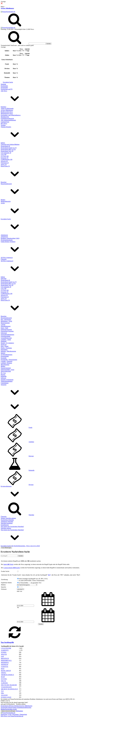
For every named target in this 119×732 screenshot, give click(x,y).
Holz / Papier (4, 346)
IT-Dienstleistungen (6, 354)
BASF (3, 677)
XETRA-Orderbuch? (7, 261)
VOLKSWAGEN (6, 687)
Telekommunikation (6, 381)
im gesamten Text (36, 583)
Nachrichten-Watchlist (7, 520)
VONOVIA (4, 666)
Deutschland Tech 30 (7, 151)
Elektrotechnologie (6, 329)
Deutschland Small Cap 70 (8, 148)
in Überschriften (23, 583)
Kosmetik (3, 358)
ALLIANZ (4, 695)
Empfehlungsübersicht (7, 118)
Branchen (3, 182)
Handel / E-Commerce (7, 343)
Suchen (21, 556)
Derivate (31, 456)
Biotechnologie (5, 323)
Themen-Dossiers (6, 127)
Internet (3, 353)
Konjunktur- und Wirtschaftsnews (11, 115)
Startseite (3, 84)
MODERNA (5, 662)
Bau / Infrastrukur (6, 319)
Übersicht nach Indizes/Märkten (10, 144)
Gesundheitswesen (6, 338)
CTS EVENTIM (6, 648)
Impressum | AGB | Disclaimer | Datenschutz (14, 714)
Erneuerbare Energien (7, 331)
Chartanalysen (5, 122)
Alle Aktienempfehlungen (8, 120)
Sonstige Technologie (7, 379)
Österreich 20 (5, 163)
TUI (2, 691)
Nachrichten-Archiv (11, 709)
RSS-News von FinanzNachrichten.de (12, 716)
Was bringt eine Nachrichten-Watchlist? (12, 526)
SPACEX (4, 654)
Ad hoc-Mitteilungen (7, 8)
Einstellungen (5, 525)
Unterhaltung (4, 383)
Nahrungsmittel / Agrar (7, 369)
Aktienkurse (4, 235)
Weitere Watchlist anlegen (8, 518)
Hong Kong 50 (5, 166)
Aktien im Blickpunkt (7, 108)
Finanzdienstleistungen (7, 334)
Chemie (3, 324)
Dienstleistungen (6, 326)
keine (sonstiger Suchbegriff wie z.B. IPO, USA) (33, 578)
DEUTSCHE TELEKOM (9, 685)
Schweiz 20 (4, 161)
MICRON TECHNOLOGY (9, 689)
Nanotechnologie (6, 368)
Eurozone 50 (4, 158)
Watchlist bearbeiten (7, 523)
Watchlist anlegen (6, 528)
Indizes (3, 143)
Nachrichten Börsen (6, 707)
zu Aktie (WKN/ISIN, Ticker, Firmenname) (31, 580)
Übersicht (3, 259)
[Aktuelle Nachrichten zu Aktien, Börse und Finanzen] (8, 11)
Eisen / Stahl (4, 328)
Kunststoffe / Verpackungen (9, 359)
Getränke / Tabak (6, 339)
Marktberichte (5, 117)
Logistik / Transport (6, 361)
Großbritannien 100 (6, 159)
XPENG (3, 672)
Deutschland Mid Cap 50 (8, 149)
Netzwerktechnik (6, 371)
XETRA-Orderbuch (7, 257)
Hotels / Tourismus (6, 348)
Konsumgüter (5, 356)
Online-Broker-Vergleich (8, 241)
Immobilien (4, 349)
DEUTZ (3, 681)
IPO (49, 575)
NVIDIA (3, 652)
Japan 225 (4, 164)
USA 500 (3, 154)
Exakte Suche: (5, 571)
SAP (2, 656)
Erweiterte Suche (8, 82)
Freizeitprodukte (5, 336)
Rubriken (3, 107)
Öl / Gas (3, 373)
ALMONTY (5, 650)
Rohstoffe (4, 376)
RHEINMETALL (6, 660)
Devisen (31, 484)
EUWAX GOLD (6, 697)
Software (3, 378)
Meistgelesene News (7, 113)
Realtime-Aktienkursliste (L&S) (10, 238)
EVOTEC (4, 679)
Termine (3, 125)
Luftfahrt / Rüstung (6, 363)
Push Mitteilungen (6, 547)
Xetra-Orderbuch (15, 706)
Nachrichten (4, 86)
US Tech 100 (5, 156)
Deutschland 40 (5, 146)
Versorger (3, 384)
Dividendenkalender (7, 240)
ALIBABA (4, 683)
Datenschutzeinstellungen (8, 711)
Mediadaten (19, 711)
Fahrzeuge (4, 333)
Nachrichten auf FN (6, 89)
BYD (2, 668)
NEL (2, 693)
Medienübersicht (6, 201)
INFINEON (4, 664)
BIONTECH (5, 658)
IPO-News (4, 123)
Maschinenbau (5, 364)
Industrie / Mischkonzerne (8, 351)
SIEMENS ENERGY (7, 675)
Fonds (30, 427)
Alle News (4, 91)
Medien (3, 200)
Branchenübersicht (6, 184)
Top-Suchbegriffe (7, 642)
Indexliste (3, 278)
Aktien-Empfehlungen (19, 707)
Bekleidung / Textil (6, 321)
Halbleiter (4, 341)
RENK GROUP (6, 670)
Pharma (3, 374)
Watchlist (31, 515)
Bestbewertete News (7, 112)
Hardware (4, 344)
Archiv (3, 203)
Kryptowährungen (6, 486)
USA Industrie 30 (6, 153)
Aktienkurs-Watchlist (7, 521)
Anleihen (31, 442)
